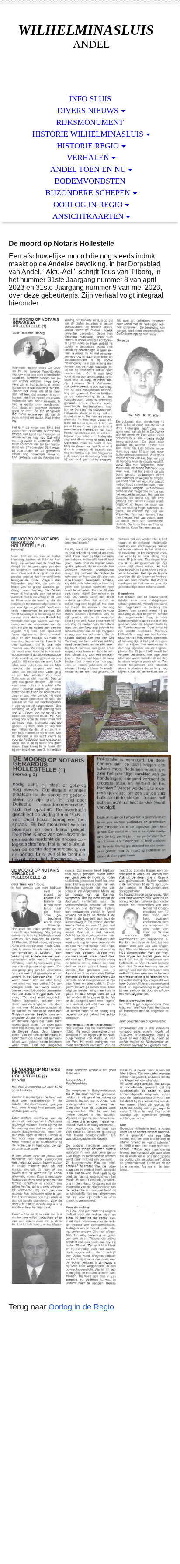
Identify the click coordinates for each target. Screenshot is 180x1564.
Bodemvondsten (90, 181)
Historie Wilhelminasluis (87, 134)
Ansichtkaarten (88, 216)
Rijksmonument (90, 122)
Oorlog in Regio (88, 204)
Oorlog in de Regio (81, 1306)
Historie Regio (88, 145)
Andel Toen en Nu (88, 169)
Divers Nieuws (87, 110)
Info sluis (90, 98)
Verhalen (88, 157)
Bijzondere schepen (87, 192)
